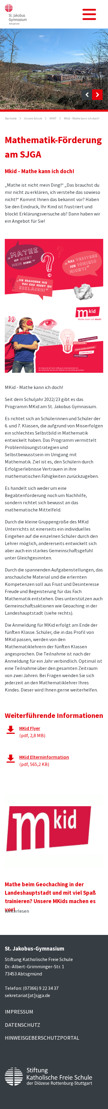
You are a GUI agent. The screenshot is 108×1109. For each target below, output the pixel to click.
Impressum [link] (19, 1011)
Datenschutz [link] (22, 1024)
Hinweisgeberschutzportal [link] (42, 1037)
